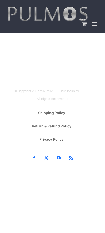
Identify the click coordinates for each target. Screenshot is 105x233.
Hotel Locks (78, 99)
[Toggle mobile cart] (84, 24)
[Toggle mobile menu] (94, 24)
